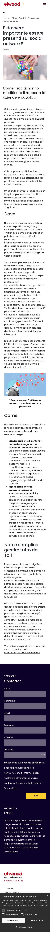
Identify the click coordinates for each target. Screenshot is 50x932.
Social (22, 18)
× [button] (47, 895)
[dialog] (25, 912)
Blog (14, 18)
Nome (7, 688)
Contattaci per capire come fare (22, 652)
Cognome (9, 700)
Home (6, 18)
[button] (25, 927)
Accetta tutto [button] (13, 921)
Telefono (9, 725)
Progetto (8, 749)
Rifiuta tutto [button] (37, 921)
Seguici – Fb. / (11, 880)
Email (7, 712)
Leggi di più (44, 905)
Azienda (8, 737)
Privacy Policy (11, 788)
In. (22, 880)
